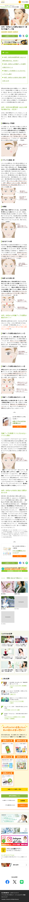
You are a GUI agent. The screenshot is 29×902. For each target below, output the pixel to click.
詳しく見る (19, 426)
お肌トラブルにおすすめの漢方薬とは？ (19, 422)
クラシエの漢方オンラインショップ (19, 551)
